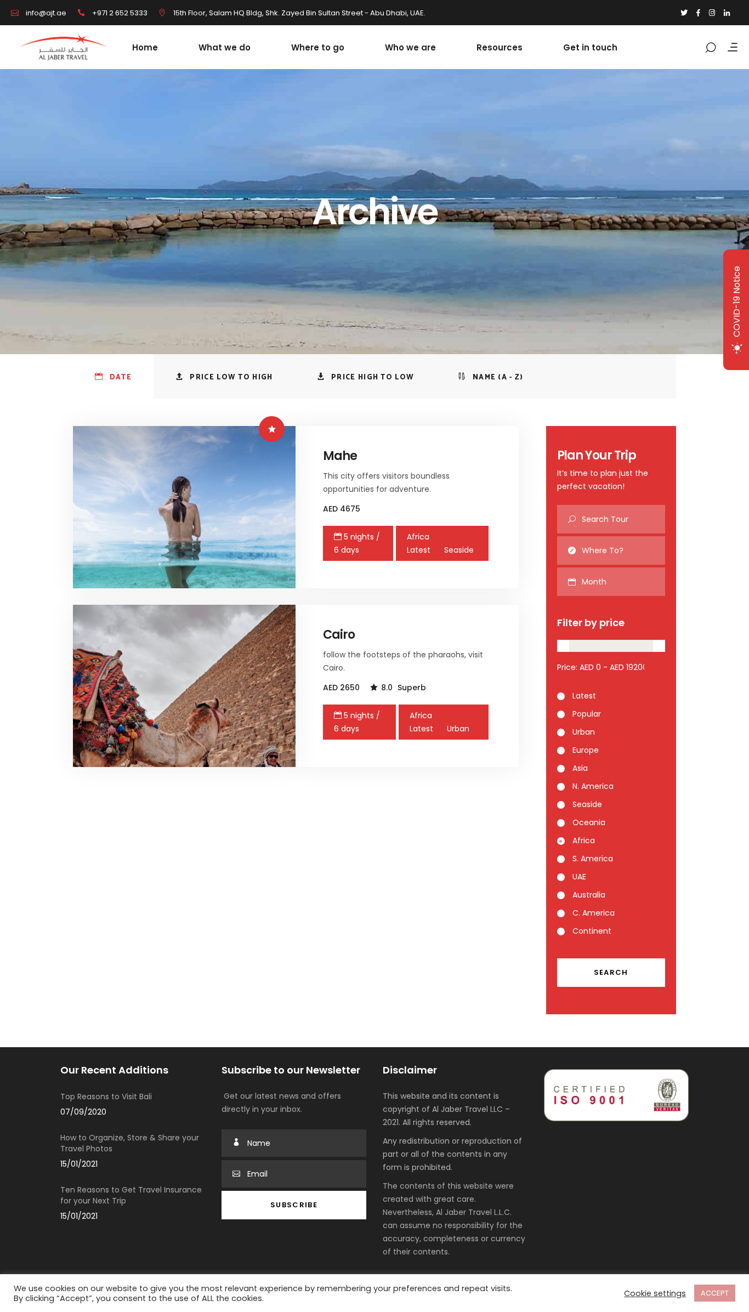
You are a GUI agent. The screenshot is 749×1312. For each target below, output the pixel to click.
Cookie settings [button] (655, 1293)
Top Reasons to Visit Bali (106, 1096)
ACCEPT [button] (715, 1293)
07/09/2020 (83, 1111)
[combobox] (624, 581)
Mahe (340, 455)
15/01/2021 (79, 1163)
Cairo (339, 634)
